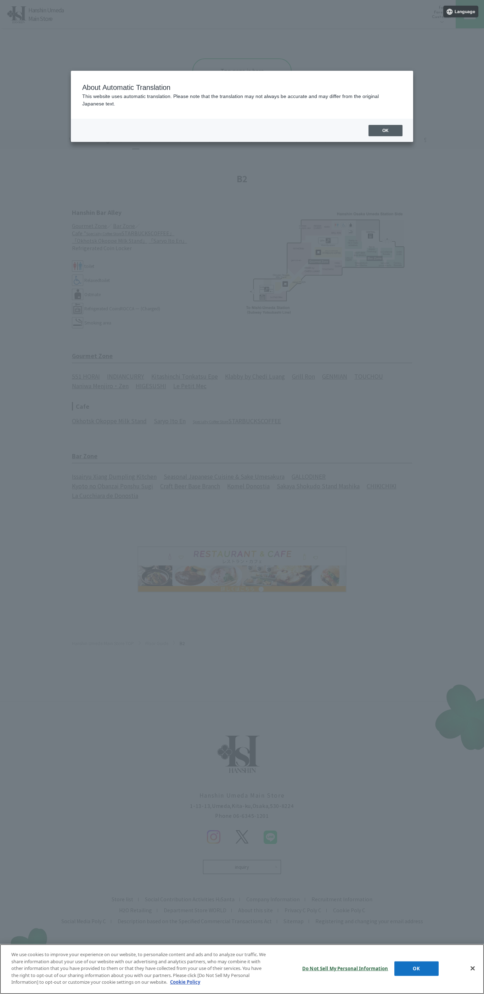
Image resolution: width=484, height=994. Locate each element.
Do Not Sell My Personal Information (345, 968)
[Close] (472, 968)
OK (416, 968)
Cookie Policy (185, 982)
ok (385, 130)
